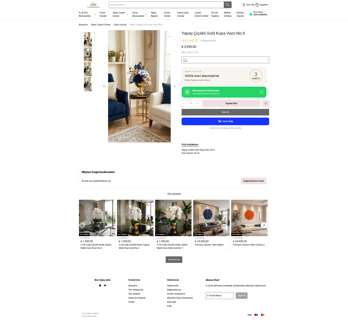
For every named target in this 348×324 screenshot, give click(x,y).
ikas (94, 316)
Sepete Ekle (231, 103)
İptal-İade (171, 302)
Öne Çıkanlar (134, 293)
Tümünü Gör (174, 259)
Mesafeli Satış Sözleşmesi (180, 298)
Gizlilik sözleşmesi (176, 293)
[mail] (105, 285)
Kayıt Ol (241, 295)
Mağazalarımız (174, 289)
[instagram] (100, 285)
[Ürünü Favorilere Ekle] (265, 103)
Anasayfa (83, 24)
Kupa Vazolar (120, 24)
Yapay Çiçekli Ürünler (101, 24)
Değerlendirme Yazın (253, 181)
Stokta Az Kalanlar (137, 298)
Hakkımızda (172, 285)
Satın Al (225, 112)
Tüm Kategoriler (135, 289)
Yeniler (131, 302)
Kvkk (169, 306)
